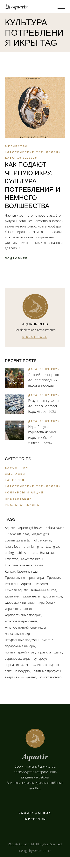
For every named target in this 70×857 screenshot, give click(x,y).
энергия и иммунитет (20, 677)
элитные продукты (47, 671)
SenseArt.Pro (42, 851)
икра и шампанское (19, 609)
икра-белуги (46, 602)
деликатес (12, 596)
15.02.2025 (27, 157)
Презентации (18, 498)
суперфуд (40, 658)
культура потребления (21, 621)
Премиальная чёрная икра (24, 577)
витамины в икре (43, 590)
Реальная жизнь (22, 505)
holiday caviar (41, 540)
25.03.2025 (50, 421)
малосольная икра (18, 633)
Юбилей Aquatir (16, 590)
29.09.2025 (50, 369)
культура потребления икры (25, 627)
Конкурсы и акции (24, 492)
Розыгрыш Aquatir (18, 584)
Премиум (53, 577)
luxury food (12, 546)
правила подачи (50, 652)
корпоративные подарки (23, 615)
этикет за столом (51, 677)
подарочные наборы (20, 646)
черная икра (14, 665)
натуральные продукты (22, 640)
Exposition (16, 467)
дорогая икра (52, 596)
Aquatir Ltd (26, 844)
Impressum (35, 819)
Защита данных (35, 813)
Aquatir (10, 528)
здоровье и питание (20, 602)
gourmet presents (17, 540)
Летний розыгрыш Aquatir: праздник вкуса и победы (43, 380)
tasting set (53, 546)
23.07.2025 (50, 395)
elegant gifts (40, 534)
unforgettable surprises (21, 553)
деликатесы (31, 596)
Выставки (15, 473)
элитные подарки (18, 671)
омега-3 (47, 640)
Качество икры (32, 559)
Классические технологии (33, 152)
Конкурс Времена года (21, 571)
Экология (41, 584)
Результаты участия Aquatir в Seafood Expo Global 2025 (44, 406)
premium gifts (33, 546)
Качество (18, 146)
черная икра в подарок (43, 665)
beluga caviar (55, 528)
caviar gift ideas (18, 534)
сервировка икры (18, 658)
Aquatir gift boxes (30, 528)
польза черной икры (20, 652)
